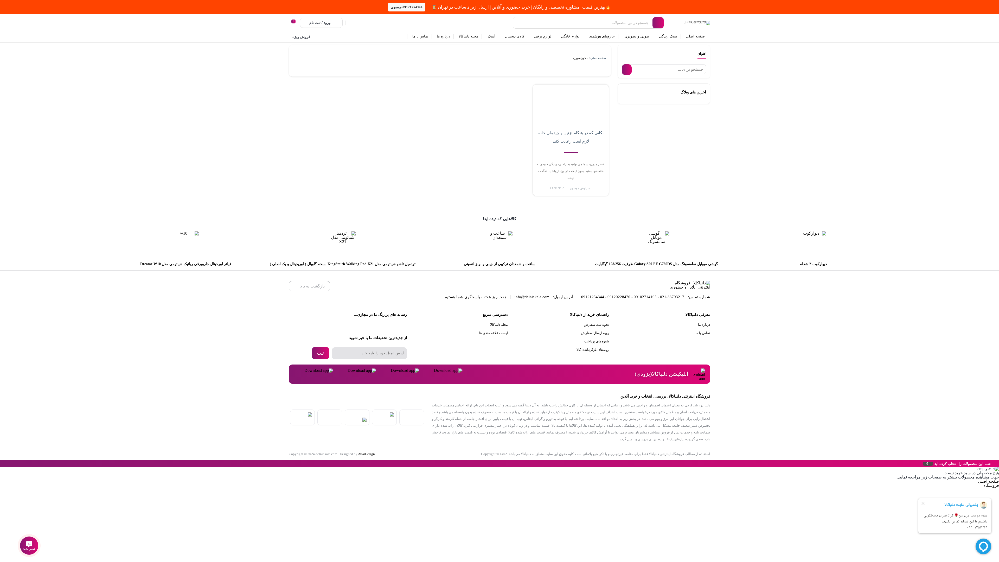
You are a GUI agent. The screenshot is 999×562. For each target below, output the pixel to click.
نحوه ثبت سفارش (596, 325)
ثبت (320, 353)
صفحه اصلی (598, 58)
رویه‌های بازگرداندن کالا (593, 350)
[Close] (1, 463)
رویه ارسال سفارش (595, 333)
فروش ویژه (301, 37)
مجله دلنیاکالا (499, 325)
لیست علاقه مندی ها (493, 333)
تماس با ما (702, 333)
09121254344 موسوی (406, 7)
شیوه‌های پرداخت (596, 341)
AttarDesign (366, 454)
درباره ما (704, 325)
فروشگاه (991, 485)
